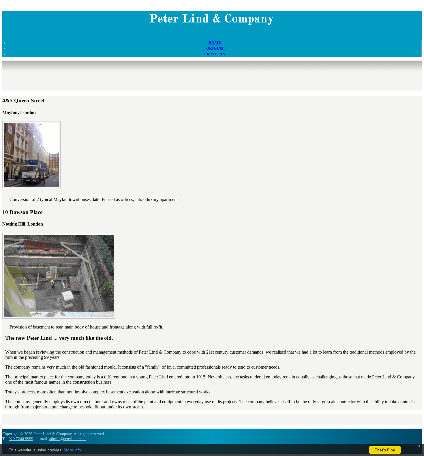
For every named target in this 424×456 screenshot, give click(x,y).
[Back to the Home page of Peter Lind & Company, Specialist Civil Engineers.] (212, 26)
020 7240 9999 (21, 438)
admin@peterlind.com (67, 438)
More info (72, 450)
